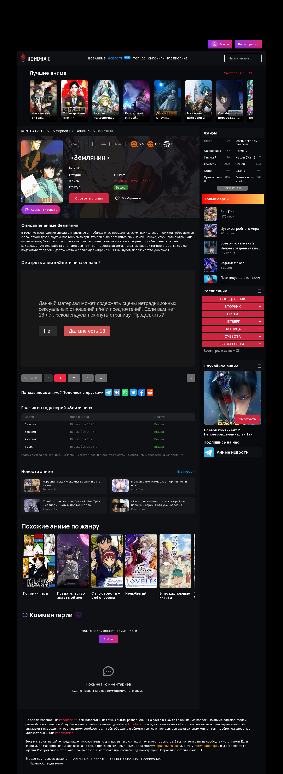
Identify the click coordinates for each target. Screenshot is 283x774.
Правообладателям (46, 763)
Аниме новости (231, 452)
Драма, (145, 181)
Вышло (118, 144)
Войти (108, 639)
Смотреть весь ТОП (238, 73)
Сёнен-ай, (121, 181)
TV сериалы (60, 131)
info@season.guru (206, 746)
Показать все (233, 188)
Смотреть (247, 419)
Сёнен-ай (83, 131)
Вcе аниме (96, 58)
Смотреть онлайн (89, 198)
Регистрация (248, 44)
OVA (74, 144)
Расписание (177, 58)
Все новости (186, 471)
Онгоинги (156, 58)
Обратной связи (166, 746)
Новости (119, 58)
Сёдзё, (134, 181)
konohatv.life (33, 131)
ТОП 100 (139, 58)
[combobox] (243, 58)
